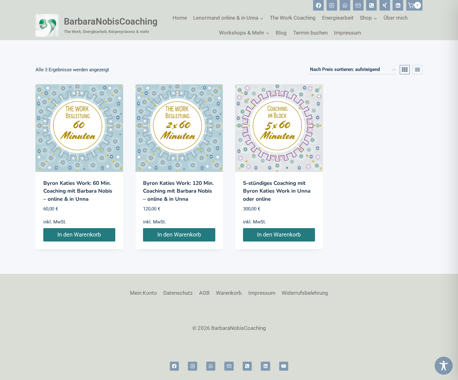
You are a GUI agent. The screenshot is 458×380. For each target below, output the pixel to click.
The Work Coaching (293, 18)
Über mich (396, 18)
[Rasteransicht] (405, 69)
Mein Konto (143, 293)
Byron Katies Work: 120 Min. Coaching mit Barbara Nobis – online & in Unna (178, 191)
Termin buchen (310, 33)
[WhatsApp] (345, 5)
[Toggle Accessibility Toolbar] (443, 365)
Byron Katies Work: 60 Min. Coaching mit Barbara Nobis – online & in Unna (77, 191)
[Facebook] (318, 5)
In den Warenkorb (79, 234)
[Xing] (384, 5)
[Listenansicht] (417, 69)
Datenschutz (178, 293)
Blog (281, 33)
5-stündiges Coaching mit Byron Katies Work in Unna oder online (276, 191)
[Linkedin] (398, 5)
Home (180, 18)
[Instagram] (332, 5)
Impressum (347, 33)
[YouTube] (283, 366)
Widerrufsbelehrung (305, 293)
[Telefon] (371, 5)
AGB (204, 293)
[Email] (358, 5)
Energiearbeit (338, 18)
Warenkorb (229, 293)
